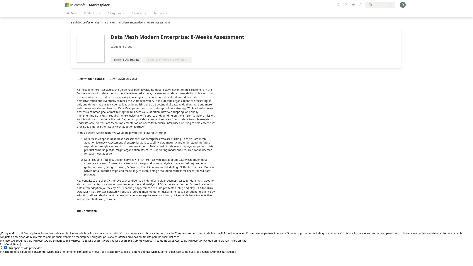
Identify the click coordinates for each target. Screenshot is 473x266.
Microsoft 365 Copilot (128, 240)
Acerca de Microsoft (187, 240)
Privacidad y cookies (117, 251)
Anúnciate (280, 233)
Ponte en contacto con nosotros (85, 251)
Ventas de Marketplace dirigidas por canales (90, 237)
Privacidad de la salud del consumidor (23, 251)
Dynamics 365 (61, 240)
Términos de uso (140, 251)
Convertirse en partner (259, 233)
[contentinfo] (102, 22)
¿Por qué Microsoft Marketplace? (20, 233)
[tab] (92, 78)
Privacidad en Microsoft (214, 240)
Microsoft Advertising (101, 240)
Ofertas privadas (164, 233)
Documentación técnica (139, 233)
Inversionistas (238, 240)
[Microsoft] (75, 5)
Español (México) (10, 244)
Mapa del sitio (56, 251)
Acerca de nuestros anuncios (193, 251)
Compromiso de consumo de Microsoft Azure (203, 233)
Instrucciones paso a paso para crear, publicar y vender (387, 233)
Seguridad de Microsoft (30, 240)
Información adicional (123, 78)
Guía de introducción (111, 233)
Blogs (44, 233)
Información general (92, 78)
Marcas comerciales (163, 251)
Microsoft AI (7, 240)
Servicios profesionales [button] (85, 22)
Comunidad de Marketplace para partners (36, 237)
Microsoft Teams (153, 240)
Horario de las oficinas (84, 233)
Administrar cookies (223, 251)
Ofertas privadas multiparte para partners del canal (149, 237)
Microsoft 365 (79, 240)
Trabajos (169, 240)
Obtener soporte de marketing (305, 233)
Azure (48, 240)
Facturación (238, 233)
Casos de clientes (59, 233)
